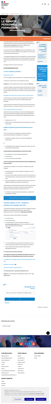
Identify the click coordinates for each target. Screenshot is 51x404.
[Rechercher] (42, 4)
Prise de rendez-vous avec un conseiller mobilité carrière (19, 198)
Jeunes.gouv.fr (21, 368)
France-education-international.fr (8, 370)
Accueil (2, 13)
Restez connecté (6, 378)
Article (7, 13)
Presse (35, 358)
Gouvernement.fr (21, 358)
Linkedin (3, 385)
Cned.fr (2, 364)
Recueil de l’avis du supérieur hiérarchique (13, 251)
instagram (21, 343)
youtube (33, 343)
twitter (17, 343)
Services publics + (21, 372)
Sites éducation (6, 353)
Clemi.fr (3, 368)
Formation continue (6, 326)
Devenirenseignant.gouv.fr (6, 358)
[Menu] (48, 4)
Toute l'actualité (37, 356)
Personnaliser (18, 399)
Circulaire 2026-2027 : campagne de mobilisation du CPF (17, 270)
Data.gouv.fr (20, 364)
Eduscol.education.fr (5, 360)
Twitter (2, 381)
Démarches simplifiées (40, 91)
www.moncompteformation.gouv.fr (12, 224)
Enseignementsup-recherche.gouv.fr (8, 375)
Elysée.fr (19, 356)
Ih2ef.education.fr (5, 372)
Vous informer (39, 353)
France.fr (20, 366)
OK (19, 299)
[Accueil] (5, 5)
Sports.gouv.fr (21, 370)
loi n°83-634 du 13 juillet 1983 (11, 45)
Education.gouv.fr (5, 356)
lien (15, 264)
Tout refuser (29, 399)
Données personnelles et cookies (37, 393)
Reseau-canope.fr (5, 366)
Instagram (3, 383)
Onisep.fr (3, 362)
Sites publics (22, 353)
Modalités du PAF (41, 74)
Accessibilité (45, 4)
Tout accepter (41, 399)
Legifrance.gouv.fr (21, 362)
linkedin (29, 343)
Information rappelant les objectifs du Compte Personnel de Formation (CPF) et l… (42, 56)
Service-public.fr (21, 360)
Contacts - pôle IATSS (42, 76)
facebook (25, 343)
